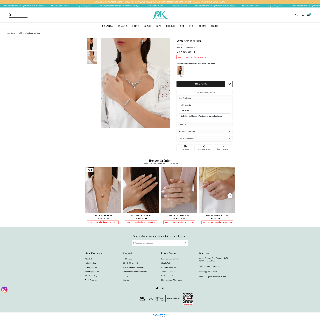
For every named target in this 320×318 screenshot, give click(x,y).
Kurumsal (127, 253)
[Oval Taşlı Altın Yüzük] (141, 190)
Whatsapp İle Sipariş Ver (206, 93)
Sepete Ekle (202, 84)
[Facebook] (157, 289)
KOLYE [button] (135, 26)
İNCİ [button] (191, 26)
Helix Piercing (90, 263)
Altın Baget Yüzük (92, 271)
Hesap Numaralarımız (131, 276)
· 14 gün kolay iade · (67, 5)
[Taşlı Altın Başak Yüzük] (179, 190)
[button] (297, 15)
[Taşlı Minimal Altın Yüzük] (217, 190)
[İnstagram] (163, 289)
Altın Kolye (89, 259)
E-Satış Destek (168, 253)
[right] (230, 195)
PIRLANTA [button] (107, 26)
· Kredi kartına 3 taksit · (43, 5)
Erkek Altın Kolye (91, 280)
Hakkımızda (127, 259)
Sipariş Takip (166, 263)
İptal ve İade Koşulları (170, 276)
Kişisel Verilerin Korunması (133, 267)
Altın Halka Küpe (91, 276)
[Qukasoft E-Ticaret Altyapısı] (160, 315)
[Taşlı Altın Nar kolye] (103, 190)
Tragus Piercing (91, 267)
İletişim (126, 280)
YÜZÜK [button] (147, 26)
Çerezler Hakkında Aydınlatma (135, 271)
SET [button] (182, 26)
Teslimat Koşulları (168, 271)
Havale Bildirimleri (168, 267)
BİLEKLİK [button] (170, 26)
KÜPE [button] (158, 26)
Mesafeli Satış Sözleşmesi (171, 280)
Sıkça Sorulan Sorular (170, 259)
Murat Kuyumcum (93, 253)
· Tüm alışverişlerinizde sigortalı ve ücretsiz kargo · (102, 5)
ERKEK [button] (214, 26)
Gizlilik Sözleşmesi (130, 263)
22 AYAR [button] (122, 26)
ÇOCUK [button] (202, 26)
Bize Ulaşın (204, 253)
